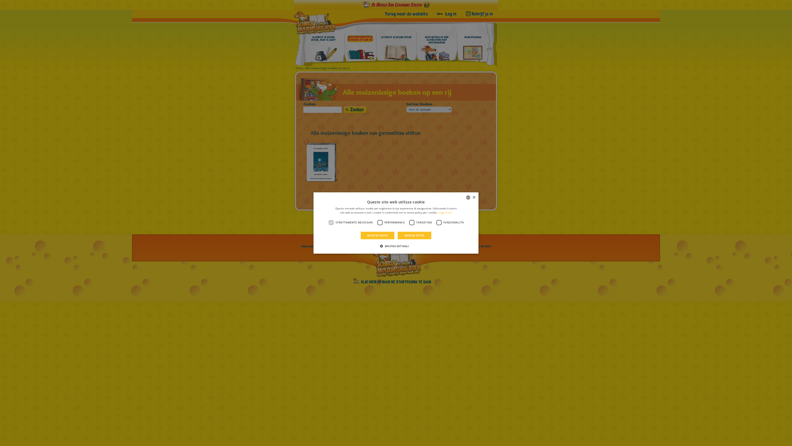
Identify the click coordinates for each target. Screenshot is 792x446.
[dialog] (396, 223)
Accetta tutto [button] (377, 235)
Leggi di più (445, 212)
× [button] (473, 197)
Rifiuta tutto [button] (414, 235)
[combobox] (468, 198)
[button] (396, 245)
